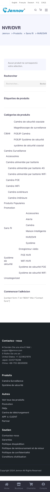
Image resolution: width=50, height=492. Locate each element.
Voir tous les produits (13, 399)
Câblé (7, 133)
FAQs (4, 408)
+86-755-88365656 (18, 363)
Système (30, 243)
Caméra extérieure (18, 192)
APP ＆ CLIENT (9, 416)
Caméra (30, 225)
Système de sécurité (8, 260)
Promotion (9, 208)
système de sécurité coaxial (29, 145)
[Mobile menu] (46, 10)
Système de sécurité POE (32, 267)
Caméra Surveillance (15, 150)
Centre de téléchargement (15, 412)
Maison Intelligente (36, 231)
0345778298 (15, 360)
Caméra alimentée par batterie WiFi (27, 174)
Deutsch (31, 3)
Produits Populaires (14, 203)
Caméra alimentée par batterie (22, 162)
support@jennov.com (12, 350)
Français (22, 3)
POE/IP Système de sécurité (29, 139)
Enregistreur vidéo (28, 249)
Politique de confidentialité (16, 452)
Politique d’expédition (13, 444)
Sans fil (8, 228)
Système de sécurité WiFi (32, 272)
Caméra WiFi (13, 186)
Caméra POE (13, 180)
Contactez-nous (10, 435)
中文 (37, 3)
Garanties (7, 439)
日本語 (43, 3)
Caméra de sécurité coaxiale (29, 121)
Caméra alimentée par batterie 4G (26, 168)
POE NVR (26, 255)
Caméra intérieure (17, 198)
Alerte (29, 219)
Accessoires (12, 156)
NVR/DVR (31, 237)
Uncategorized (12, 278)
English (14, 3)
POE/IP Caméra (22, 133)
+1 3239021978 (23, 356)
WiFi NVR (26, 261)
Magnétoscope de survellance (30, 127)
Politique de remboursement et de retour (23, 448)
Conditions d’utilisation (14, 456)
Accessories (32, 213)
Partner (6, 421)
